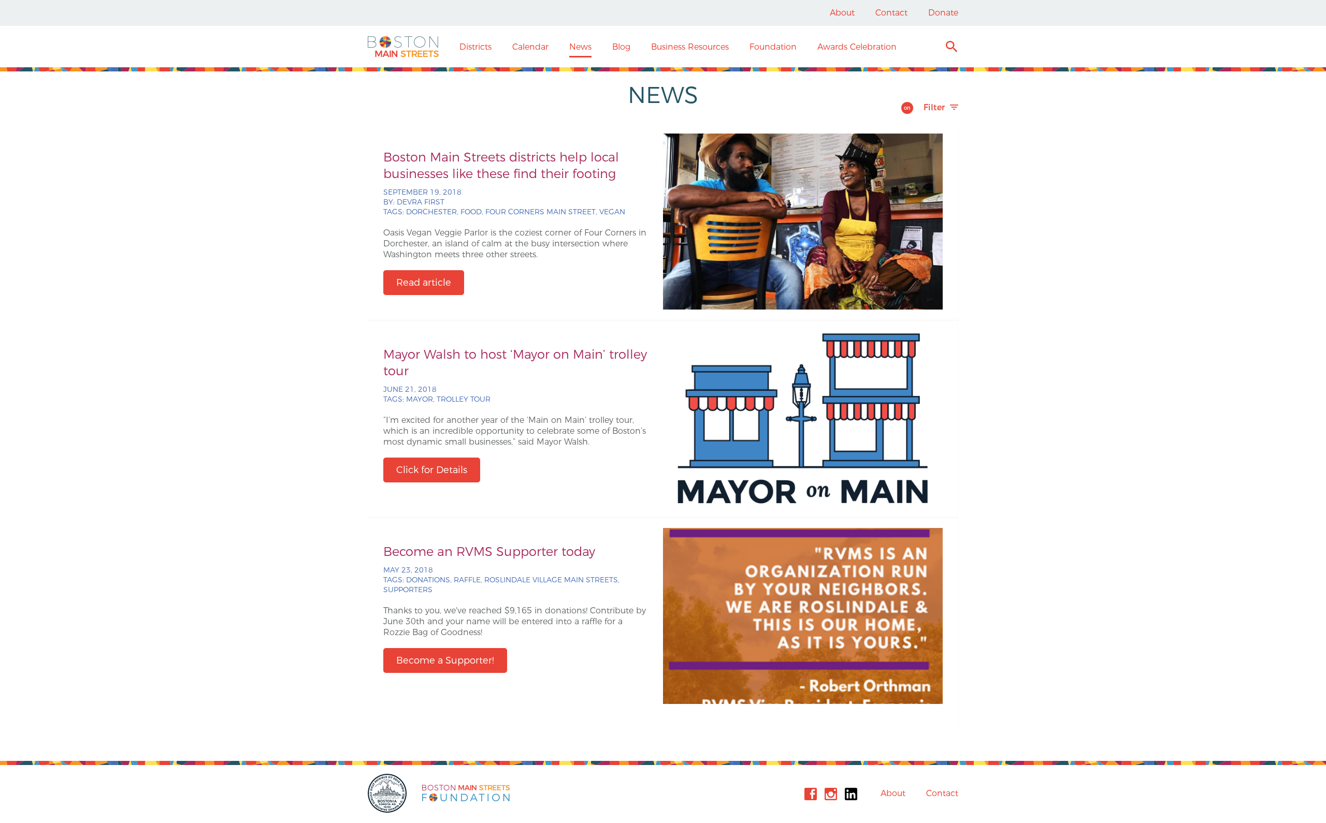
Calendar (530, 47)
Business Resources (690, 47)
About (842, 13)
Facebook (810, 794)
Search (951, 47)
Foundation (773, 47)
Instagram (831, 794)
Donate (943, 13)
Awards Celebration (857, 47)
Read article (423, 282)
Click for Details (431, 470)
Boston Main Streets (403, 46)
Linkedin (851, 794)
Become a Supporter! (445, 660)
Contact (891, 13)
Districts (475, 47)
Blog (621, 47)
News (580, 47)
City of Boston (388, 793)
